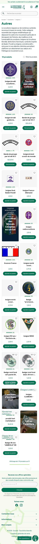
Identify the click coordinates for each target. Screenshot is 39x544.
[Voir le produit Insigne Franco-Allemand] (28, 178)
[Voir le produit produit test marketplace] (10, 413)
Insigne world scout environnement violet (10, 301)
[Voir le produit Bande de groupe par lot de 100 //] (28, 106)
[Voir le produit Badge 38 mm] (10, 437)
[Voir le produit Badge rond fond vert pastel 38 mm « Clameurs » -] (10, 360)
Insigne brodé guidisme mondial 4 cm (10, 119)
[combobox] (19, 13)
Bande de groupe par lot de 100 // (28, 119)
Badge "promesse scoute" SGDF (28, 301)
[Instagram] (21, 505)
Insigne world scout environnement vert (29, 264)
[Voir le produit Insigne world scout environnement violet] (10, 287)
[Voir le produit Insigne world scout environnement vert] (28, 251)
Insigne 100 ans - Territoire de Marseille (10, 337)
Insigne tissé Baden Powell (10, 192)
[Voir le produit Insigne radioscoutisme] (28, 215)
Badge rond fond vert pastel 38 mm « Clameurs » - (10, 374)
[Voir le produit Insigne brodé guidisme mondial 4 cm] (10, 106)
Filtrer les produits (30, 57)
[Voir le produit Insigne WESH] (28, 324)
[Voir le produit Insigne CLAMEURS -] (28, 390)
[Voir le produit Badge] (28, 287)
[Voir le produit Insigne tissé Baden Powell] (10, 178)
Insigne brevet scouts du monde (28, 155)
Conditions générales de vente (20, 533)
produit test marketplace (10, 420)
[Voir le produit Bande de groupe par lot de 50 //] (10, 142)
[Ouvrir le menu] (3, 6)
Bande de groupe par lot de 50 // (10, 155)
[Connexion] (31, 7)
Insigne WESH (29, 336)
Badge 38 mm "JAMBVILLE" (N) (10, 444)
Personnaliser (28, 128)
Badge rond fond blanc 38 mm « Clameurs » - (28, 374)
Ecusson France (10, 263)
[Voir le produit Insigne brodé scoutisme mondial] (10, 69)
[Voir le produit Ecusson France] (10, 251)
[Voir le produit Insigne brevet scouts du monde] (28, 142)
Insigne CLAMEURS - (28, 396)
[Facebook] (17, 505)
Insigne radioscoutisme (29, 228)
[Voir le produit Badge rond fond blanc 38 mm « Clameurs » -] (28, 360)
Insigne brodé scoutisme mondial (10, 82)
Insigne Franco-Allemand (29, 192)
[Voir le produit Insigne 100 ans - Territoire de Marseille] (10, 324)
